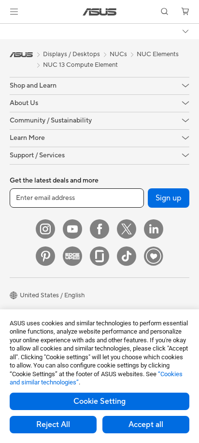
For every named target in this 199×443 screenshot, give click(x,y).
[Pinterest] (45, 256)
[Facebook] (99, 229)
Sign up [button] (169, 198)
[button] (14, 11)
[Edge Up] (72, 256)
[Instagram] (45, 229)
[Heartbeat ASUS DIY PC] (153, 256)
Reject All (53, 424)
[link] (100, 11)
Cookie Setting (99, 401)
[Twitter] (126, 229)
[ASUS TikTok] (126, 256)
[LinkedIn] (153, 229)
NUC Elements (158, 54)
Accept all (145, 424)
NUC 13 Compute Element (80, 65)
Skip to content (6, 30)
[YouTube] (72, 229)
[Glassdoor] (99, 256)
